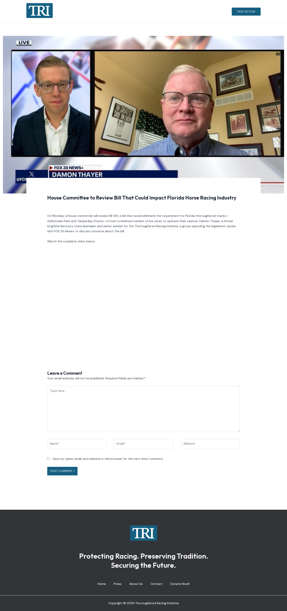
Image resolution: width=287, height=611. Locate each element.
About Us (136, 12)
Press (119, 12)
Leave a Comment (60, 205)
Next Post (251, 347)
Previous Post (38, 347)
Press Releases (86, 205)
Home (105, 12)
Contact (155, 12)
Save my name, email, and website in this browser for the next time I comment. (108, 459)
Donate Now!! (176, 12)
